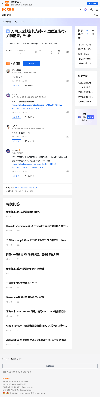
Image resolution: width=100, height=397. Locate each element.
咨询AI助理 (90, 117)
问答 (16, 22)
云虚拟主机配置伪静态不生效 (21, 283)
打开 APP (92, 3)
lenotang (9, 51)
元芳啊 (14, 125)
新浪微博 (14, 359)
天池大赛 (19, 372)
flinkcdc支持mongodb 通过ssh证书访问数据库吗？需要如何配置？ (37, 226)
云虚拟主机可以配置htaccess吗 (23, 211)
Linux (17, 187)
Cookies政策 (23, 381)
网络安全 (24, 187)
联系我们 (50, 366)
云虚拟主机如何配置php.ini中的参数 (25, 268)
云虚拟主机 (33, 187)
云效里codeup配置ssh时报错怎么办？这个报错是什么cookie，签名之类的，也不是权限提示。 (37, 240)
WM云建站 (16, 70)
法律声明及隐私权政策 (10, 381)
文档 (4, 372)
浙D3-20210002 (26, 390)
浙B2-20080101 (27, 387)
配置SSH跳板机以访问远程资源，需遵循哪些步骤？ (33, 254)
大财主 (14, 94)
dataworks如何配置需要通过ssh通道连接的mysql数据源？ (37, 340)
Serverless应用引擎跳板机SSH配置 (25, 297)
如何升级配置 (83, 54)
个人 (96, 14)
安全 (26, 191)
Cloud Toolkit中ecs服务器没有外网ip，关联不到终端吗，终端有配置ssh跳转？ (37, 325)
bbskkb (15, 150)
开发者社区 (7, 22)
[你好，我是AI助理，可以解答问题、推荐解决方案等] (85, 9)
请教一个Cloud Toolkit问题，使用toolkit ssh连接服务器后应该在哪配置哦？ (37, 311)
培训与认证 (27, 372)
